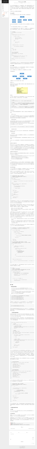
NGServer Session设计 (13, 428)
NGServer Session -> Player (31, 428)
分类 (3, 7)
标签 (3, 6)
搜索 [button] (3, 10)
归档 (3, 8)
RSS (3, 9)
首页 (3, 4)
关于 (3, 5)
